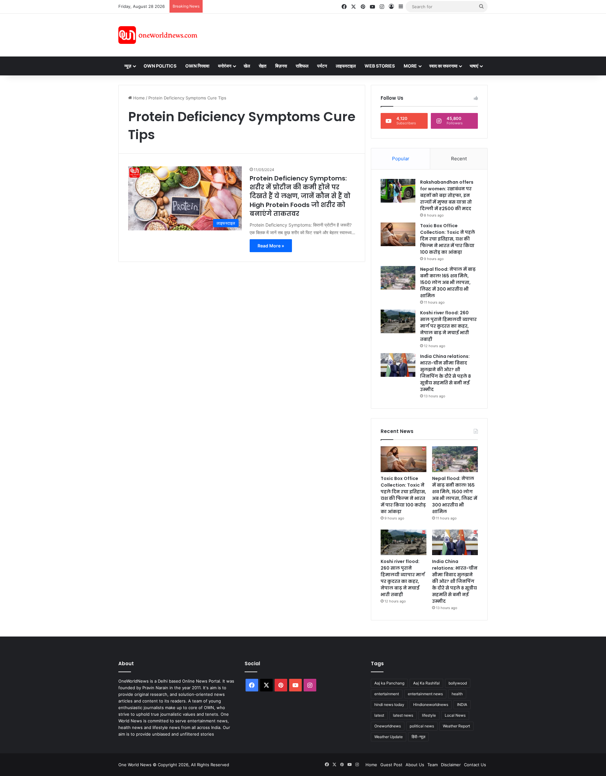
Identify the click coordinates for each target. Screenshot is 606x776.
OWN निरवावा (197, 65)
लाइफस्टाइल (346, 65)
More (410, 65)
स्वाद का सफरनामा (443, 65)
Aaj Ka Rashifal (426, 683)
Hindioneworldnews (430, 704)
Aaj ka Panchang (389, 683)
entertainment (386, 693)
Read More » (271, 245)
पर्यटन (322, 65)
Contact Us (475, 764)
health (457, 693)
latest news (403, 715)
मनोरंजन (224, 65)
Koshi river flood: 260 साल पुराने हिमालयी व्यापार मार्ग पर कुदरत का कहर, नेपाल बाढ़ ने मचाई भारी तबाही (448, 326)
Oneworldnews (387, 726)
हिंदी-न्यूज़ (418, 736)
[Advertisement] (359, 34)
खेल (247, 65)
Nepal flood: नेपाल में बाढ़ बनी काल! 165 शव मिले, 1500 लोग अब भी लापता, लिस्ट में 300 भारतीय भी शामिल (448, 282)
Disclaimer (451, 764)
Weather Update (388, 736)
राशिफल (302, 65)
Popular (400, 159)
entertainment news (425, 693)
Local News (455, 715)
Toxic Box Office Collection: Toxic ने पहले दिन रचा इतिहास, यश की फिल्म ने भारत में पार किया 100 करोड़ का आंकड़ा (447, 238)
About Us (415, 764)
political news (422, 726)
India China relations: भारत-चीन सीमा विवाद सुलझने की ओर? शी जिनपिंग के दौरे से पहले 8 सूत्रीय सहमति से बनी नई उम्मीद (445, 373)
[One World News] (157, 35)
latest (379, 715)
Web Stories (380, 65)
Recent (459, 159)
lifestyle (429, 715)
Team (432, 764)
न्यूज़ (127, 65)
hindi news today (389, 704)
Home (138, 97)
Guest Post (391, 764)
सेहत (262, 65)
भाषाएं (474, 65)
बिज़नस (281, 65)
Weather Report (456, 726)
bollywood (458, 683)
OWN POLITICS (160, 65)
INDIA (462, 704)
